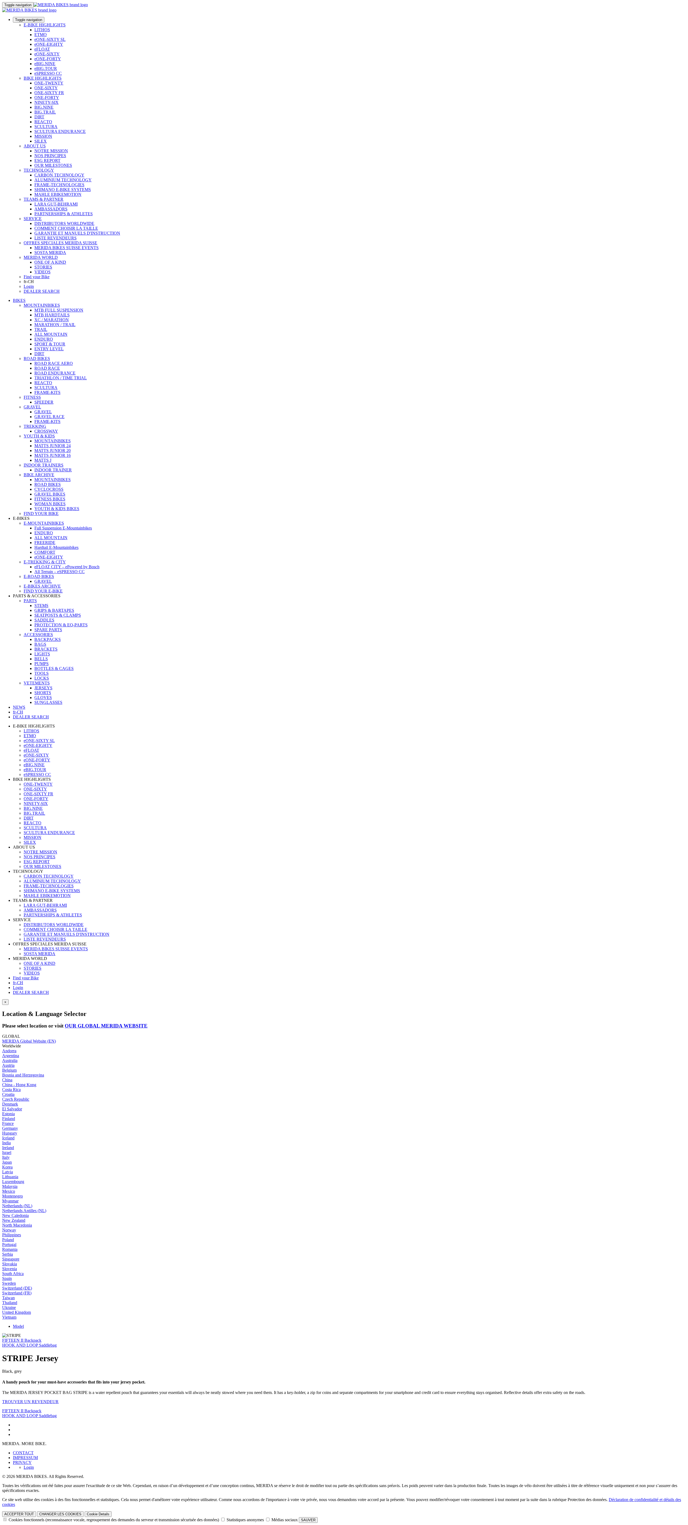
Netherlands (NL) (17, 1205)
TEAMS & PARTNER (43, 199)
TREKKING (35, 426)
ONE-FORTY (46, 97)
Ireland (8, 1147)
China (7, 1080)
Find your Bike (36, 276)
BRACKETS (46, 649)
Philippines (11, 1235)
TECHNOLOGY (39, 170)
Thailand (9, 1302)
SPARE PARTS (48, 629)
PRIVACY (22, 1462)
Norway (9, 1230)
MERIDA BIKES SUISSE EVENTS (66, 247)
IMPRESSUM (25, 1457)
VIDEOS (42, 272)
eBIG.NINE (44, 63)
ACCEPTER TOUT (19, 1514)
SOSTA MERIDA (50, 252)
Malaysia (9, 1186)
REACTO (43, 121)
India (6, 1143)
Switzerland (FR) (16, 1293)
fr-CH (18, 982)
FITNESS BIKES (49, 499)
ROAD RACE (47, 368)
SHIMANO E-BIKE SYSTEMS (62, 189)
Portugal (9, 1244)
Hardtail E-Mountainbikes (56, 547)
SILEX (40, 141)
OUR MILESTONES (53, 165)
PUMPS (41, 663)
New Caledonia (15, 1215)
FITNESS (32, 397)
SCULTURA (46, 126)
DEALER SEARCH (42, 291)
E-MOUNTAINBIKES (44, 523)
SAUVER (308, 1520)
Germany (10, 1128)
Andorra (9, 1051)
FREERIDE (44, 542)
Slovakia (9, 1264)
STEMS (41, 605)
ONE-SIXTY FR (49, 92)
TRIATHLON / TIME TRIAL (60, 378)
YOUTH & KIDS (39, 436)
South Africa (13, 1273)
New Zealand (13, 1220)
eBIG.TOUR (45, 68)
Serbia (7, 1254)
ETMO (40, 34)
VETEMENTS (37, 683)
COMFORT (44, 552)
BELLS (41, 658)
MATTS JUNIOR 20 (52, 450)
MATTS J (42, 460)
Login (29, 286)
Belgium (9, 1070)
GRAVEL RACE (49, 416)
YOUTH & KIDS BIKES (56, 508)
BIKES (19, 300)
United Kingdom (16, 1312)
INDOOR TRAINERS (43, 465)
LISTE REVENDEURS (55, 238)
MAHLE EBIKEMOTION (57, 194)
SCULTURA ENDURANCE (60, 131)
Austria (8, 1065)
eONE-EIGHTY (48, 44)
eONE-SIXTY (47, 54)
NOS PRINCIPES (50, 155)
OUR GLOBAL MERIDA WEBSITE (106, 1026)
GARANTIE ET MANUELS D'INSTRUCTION (77, 233)
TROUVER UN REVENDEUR (30, 1401)
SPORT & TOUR (49, 344)
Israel (6, 1152)
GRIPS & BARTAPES (54, 610)
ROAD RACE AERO (53, 363)
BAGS (40, 644)
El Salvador (12, 1109)
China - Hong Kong (19, 1084)
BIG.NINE (43, 107)
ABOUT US (35, 146)
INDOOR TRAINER (53, 470)
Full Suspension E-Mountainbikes (63, 528)
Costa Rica (11, 1089)
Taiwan (8, 1297)
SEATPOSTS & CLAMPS (57, 615)
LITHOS (42, 29)
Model (18, 1326)
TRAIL (40, 329)
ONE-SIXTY (46, 88)
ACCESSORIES (38, 634)
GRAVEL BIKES (49, 494)
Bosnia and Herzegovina (23, 1075)
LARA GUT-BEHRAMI (56, 204)
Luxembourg (13, 1181)
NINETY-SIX (46, 102)
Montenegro (12, 1196)
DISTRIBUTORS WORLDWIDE (64, 223)
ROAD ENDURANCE (55, 373)
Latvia (7, 1172)
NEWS (19, 707)
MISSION (43, 136)
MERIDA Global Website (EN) (29, 1041)
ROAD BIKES (37, 358)
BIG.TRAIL (45, 112)
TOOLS (41, 673)
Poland (8, 1239)
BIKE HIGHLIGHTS (43, 78)
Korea (7, 1167)
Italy (6, 1157)
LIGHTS (42, 654)
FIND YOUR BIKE (41, 513)
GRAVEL (32, 407)
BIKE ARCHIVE (39, 474)
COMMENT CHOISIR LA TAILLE (66, 228)
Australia (9, 1060)
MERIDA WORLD (41, 257)
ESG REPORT (47, 160)
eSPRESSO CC (48, 73)
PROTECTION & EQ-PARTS (61, 625)
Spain (7, 1278)
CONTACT (23, 1452)
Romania (9, 1249)
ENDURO (43, 339)
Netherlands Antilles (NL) (24, 1210)
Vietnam (9, 1317)
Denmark (10, 1104)
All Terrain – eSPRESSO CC (59, 571)
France (8, 1123)
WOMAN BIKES (50, 504)
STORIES (43, 267)
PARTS (30, 600)
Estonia (8, 1113)
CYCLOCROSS (48, 489)
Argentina (10, 1055)
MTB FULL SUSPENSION (58, 310)
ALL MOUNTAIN (50, 334)
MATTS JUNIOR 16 (52, 455)
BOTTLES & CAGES (54, 668)
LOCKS (41, 678)
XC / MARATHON (51, 319)
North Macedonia (17, 1225)
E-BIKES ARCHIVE (42, 586)
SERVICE (33, 218)
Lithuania (10, 1176)
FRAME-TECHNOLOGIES (59, 184)
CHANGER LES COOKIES (60, 1514)
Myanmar (10, 1201)
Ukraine (9, 1307)
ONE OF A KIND (50, 262)
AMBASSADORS (50, 209)
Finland (8, 1118)
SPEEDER (43, 402)
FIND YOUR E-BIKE (43, 591)
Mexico (8, 1191)
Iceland (8, 1138)
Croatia (8, 1094)
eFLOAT (42, 49)
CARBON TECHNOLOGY (59, 175)
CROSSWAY (46, 431)
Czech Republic (15, 1099)
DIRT (39, 117)
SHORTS (42, 692)
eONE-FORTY (47, 59)
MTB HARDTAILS (52, 315)
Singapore (10, 1259)
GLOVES (43, 697)
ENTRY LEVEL (49, 349)
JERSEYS (43, 688)
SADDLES (44, 620)
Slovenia (9, 1268)
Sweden (9, 1283)
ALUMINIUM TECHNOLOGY (63, 180)
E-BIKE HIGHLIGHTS (45, 25)
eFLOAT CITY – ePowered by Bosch (66, 566)
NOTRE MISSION (51, 151)
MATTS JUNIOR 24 (52, 445)
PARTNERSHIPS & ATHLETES (63, 213)
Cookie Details (98, 1514)
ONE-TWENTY (48, 83)
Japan (7, 1162)
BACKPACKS (47, 639)
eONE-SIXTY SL (50, 39)
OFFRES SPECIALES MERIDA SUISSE (60, 243)
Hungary (9, 1133)
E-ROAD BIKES (39, 576)
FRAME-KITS (47, 392)
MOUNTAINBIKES (42, 305)
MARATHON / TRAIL (55, 324)
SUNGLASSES (48, 702)
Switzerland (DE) (17, 1288)
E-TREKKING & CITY (45, 562)
